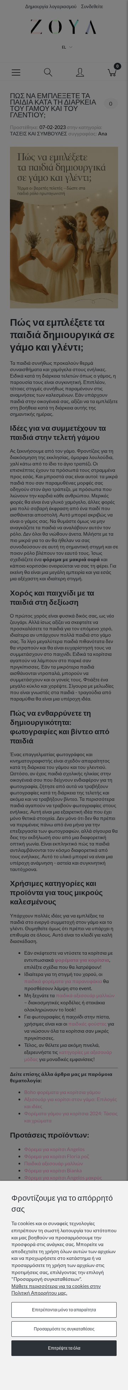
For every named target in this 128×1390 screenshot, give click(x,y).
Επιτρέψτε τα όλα (64, 1348)
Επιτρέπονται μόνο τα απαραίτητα (64, 1309)
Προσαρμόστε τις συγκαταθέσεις (64, 1329)
